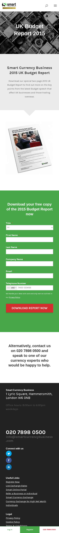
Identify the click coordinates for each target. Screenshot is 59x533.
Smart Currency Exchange (19, 497)
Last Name (12, 247)
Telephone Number (17, 283)
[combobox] (11, 287)
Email (10, 271)
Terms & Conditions (16, 526)
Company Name (15, 259)
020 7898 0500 (49, 529)
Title (9, 223)
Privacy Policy (14, 297)
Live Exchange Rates (16, 486)
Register (29, 529)
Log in (9, 529)
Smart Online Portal (16, 490)
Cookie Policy (13, 522)
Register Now (13, 482)
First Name (13, 235)
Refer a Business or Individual (21, 493)
